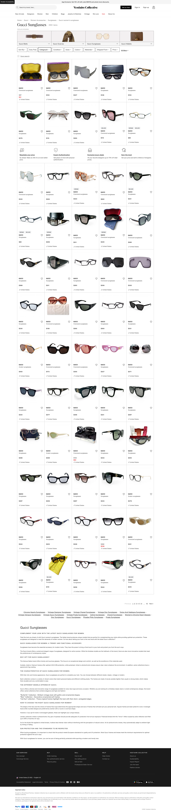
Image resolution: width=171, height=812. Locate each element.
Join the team (134, 765)
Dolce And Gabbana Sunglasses (132, 612)
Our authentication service (55, 759)
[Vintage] (91, 14)
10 (147, 604)
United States (33, 809)
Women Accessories (38, 20)
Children (55, 14)
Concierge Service (22, 759)
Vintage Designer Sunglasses (59, 612)
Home (19, 20)
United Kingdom (24, 809)
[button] (153, 7)
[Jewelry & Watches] (82, 14)
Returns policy (51, 762)
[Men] (50, 14)
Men (47, 14)
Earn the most (126, 155)
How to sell (78, 756)
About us (133, 756)
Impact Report (134, 762)
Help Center (106, 756)
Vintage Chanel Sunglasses (84, 612)
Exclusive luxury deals (95, 155)
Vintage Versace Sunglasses (29, 615)
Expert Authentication (62, 155)
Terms (46, 782)
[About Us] (116, 14)
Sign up (146, 7)
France (17, 809)
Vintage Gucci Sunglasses (53, 615)
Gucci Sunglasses (73, 617)
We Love (96, 14)
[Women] (44, 14)
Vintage (87, 14)
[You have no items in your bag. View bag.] (153, 7)
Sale (103, 14)
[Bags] (66, 14)
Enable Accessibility (7, 2)
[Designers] (36, 14)
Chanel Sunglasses (114, 615)
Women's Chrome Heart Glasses (138, 615)
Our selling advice (80, 759)
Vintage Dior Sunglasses (107, 612)
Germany (40, 809)
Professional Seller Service (83, 765)
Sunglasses (52, 20)
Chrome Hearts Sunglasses (34, 612)
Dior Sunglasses (57, 617)
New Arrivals (19, 14)
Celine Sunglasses (97, 615)
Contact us (105, 759)
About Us (111, 14)
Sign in (137, 7)
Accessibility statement (23, 782)
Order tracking (52, 756)
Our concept (20, 756)
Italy (50, 809)
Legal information (37, 782)
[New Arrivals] (25, 14)
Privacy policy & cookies (57, 782)
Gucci (26, 20)
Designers (30, 14)
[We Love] (100, 14)
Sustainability (134, 759)
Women (40, 14)
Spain (45, 809)
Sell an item (126, 7)
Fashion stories (135, 767)
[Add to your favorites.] (42, 88)
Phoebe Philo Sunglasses (93, 617)
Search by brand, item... (27, 7)
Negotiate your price (27, 155)
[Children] (59, 14)
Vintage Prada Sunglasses (77, 615)
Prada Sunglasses (113, 617)
